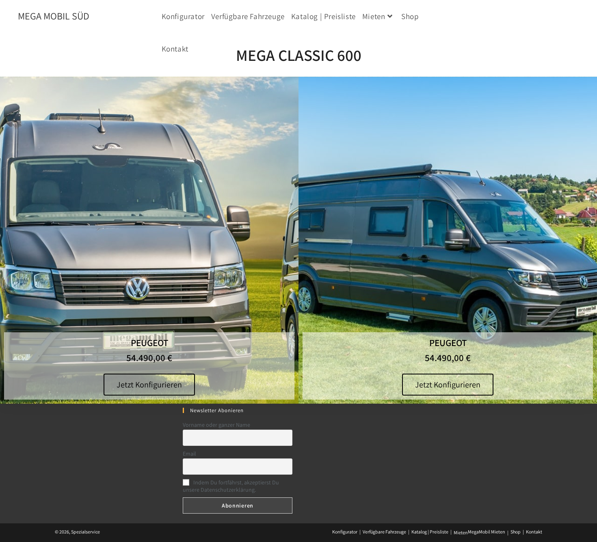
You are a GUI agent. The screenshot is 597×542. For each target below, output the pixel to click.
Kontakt (534, 532)
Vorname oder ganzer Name (216, 424)
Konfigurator (344, 532)
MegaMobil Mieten (486, 532)
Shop (515, 532)
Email (189, 453)
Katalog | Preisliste (429, 532)
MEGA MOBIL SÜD (53, 15)
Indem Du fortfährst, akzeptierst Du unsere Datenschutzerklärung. (231, 486)
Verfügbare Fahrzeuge (384, 532)
